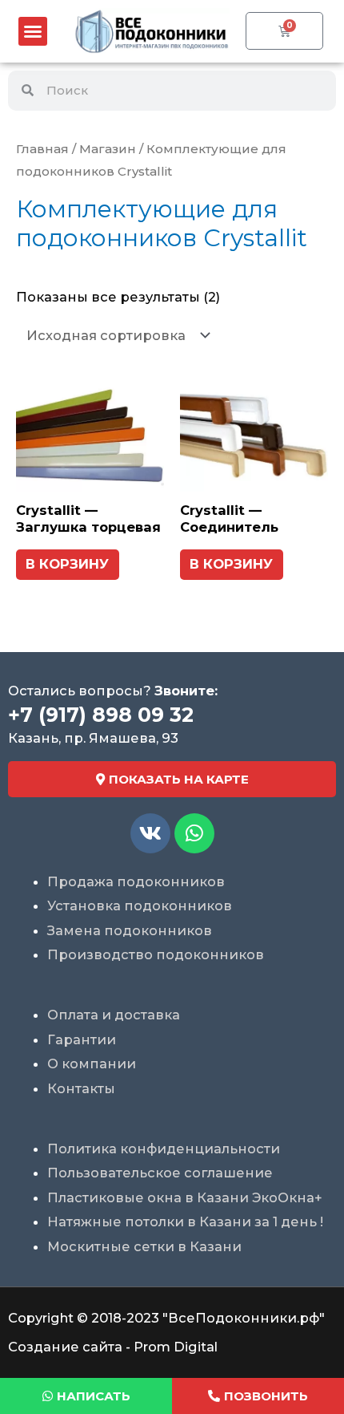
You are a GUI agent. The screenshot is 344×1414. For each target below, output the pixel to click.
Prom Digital (176, 1347)
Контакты (81, 1088)
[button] (32, 31)
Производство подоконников (155, 954)
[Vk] (150, 833)
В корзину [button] (67, 564)
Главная (42, 148)
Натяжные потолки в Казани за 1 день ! (185, 1221)
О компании (91, 1063)
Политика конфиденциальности (163, 1149)
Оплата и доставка (113, 1015)
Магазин (107, 148)
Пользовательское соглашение (160, 1173)
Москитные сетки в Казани (144, 1246)
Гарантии (81, 1039)
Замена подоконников (129, 930)
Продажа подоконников (136, 881)
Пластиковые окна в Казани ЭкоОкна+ (184, 1197)
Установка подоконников (139, 905)
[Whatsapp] (194, 833)
